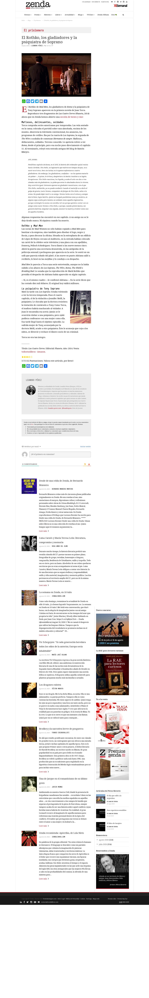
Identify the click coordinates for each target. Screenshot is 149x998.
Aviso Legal (61, 899)
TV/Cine (90, 15)
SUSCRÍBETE (96, 2)
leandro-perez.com (54, 408)
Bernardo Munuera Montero (62, 489)
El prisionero (37, 20)
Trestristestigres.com (50, 899)
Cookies (82, 899)
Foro (113, 15)
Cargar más (56, 887)
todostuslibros (29, 351)
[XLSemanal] (120, 5)
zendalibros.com (58, 596)
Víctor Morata (57, 689)
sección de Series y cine (71, 117)
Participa (89, 899)
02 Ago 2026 (111, 804)
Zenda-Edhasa (103, 15)
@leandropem (67, 408)
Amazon (41, 351)
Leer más (43, 531)
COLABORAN (86, 2)
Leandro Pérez (37, 46)
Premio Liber (112, 899)
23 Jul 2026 (110, 829)
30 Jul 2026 (110, 816)
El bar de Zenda (112, 801)
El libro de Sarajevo (114, 823)
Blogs (80, 15)
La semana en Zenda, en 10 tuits (55, 592)
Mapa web (96, 899)
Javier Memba (57, 787)
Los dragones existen (50, 684)
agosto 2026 (104, 840)
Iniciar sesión (85, 446)
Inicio (23, 20)
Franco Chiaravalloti (60, 733)
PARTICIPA (105, 2)
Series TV (49, 46)
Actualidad (69, 15)
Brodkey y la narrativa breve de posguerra (61, 728)
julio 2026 (103, 844)
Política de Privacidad (72, 899)
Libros (57, 15)
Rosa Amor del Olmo (60, 546)
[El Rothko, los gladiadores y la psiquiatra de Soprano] (56, 75)
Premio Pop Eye (122, 899)
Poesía (37, 15)
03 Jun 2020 (25, 46)
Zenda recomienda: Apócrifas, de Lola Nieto (61, 832)
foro (32, 424)
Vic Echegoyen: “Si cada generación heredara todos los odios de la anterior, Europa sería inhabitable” (62, 646)
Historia (47, 15)
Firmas (27, 15)
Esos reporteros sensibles (116, 810)
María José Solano (59, 655)
